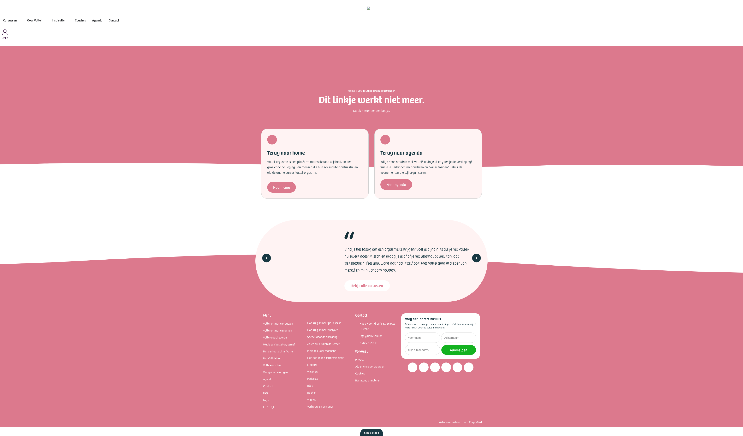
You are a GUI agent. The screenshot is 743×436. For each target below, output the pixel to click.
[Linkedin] (435, 367)
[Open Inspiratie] (67, 20)
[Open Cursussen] (19, 20)
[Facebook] (424, 367)
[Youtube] (446, 367)
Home (351, 90)
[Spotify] (457, 367)
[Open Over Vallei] (44, 20)
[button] (266, 258)
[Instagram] (412, 367)
